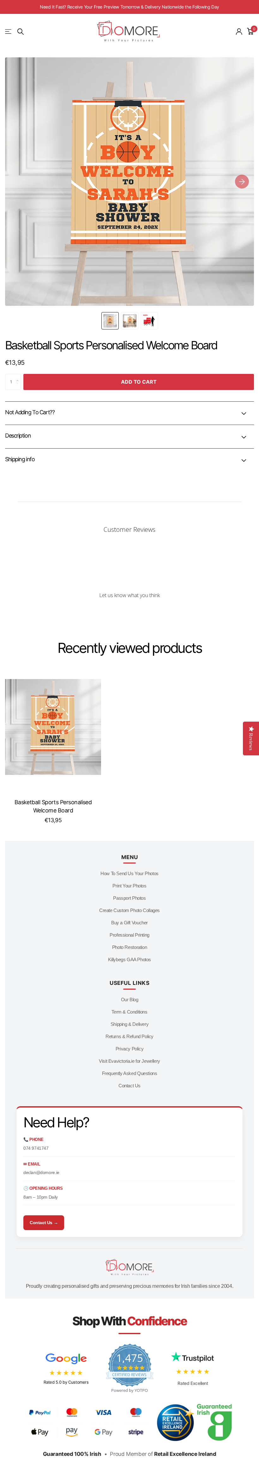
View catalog (8, 32)
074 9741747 (36, 1148)
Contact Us (129, 1085)
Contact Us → (44, 1222)
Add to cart (139, 382)
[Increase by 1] (19, 376)
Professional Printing (129, 935)
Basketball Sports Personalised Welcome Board (53, 806)
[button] (242, 181)
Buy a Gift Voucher (129, 922)
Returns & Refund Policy (129, 1036)
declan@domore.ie (41, 1172)
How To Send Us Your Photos (129, 873)
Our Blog (129, 999)
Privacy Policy (130, 1048)
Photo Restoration (129, 947)
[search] (20, 32)
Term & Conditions (129, 1011)
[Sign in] (239, 32)
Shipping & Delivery (130, 1024)
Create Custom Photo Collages (129, 910)
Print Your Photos (129, 885)
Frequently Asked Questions (129, 1073)
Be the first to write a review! (129, 612)
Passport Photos (129, 898)
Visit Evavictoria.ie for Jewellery (129, 1061)
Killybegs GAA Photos (129, 959)
